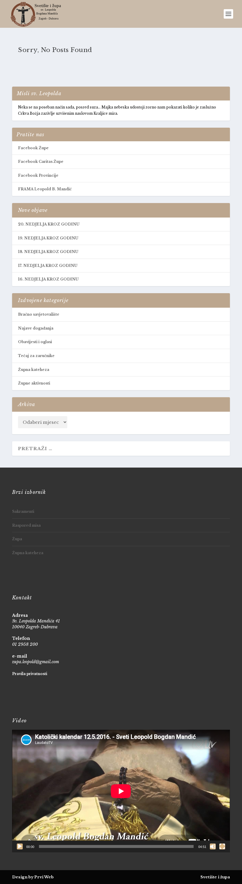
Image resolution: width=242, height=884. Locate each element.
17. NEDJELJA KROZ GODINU (47, 265)
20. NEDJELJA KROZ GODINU (48, 224)
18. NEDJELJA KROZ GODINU (48, 251)
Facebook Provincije (38, 175)
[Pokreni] (20, 846)
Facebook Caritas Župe (40, 161)
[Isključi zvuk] (213, 846)
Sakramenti (23, 511)
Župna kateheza (33, 369)
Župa (17, 539)
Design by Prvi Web (33, 877)
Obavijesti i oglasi (35, 342)
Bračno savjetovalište (38, 314)
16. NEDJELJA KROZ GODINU (48, 279)
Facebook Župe (33, 148)
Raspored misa (26, 525)
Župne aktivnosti (34, 383)
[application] (121, 791)
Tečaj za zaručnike (36, 355)
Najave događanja (35, 328)
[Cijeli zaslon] (222, 846)
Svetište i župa (215, 877)
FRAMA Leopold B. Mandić (45, 189)
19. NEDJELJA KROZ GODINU (48, 238)
